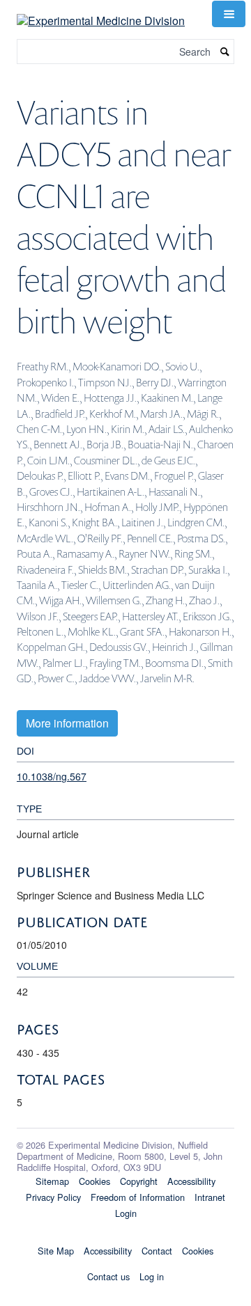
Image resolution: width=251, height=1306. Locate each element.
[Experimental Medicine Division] (101, 12)
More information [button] (67, 723)
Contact (157, 1250)
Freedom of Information (138, 1197)
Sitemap (52, 1181)
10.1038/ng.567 (51, 776)
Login (126, 1213)
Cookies (94, 1181)
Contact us (108, 1276)
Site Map (56, 1250)
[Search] (225, 52)
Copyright (139, 1181)
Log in (151, 1276)
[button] (228, 14)
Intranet (210, 1197)
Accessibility (191, 1181)
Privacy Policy (53, 1197)
